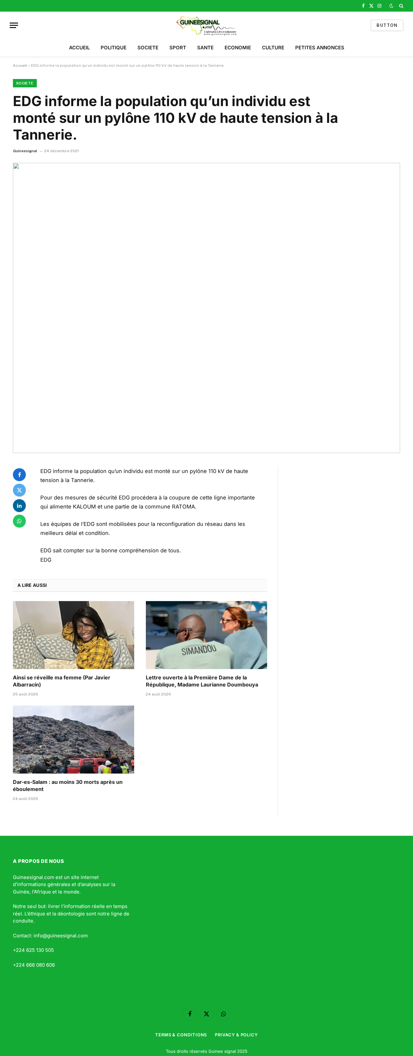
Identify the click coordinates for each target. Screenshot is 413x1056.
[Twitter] (19, 490)
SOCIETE (147, 47)
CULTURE (273, 47)
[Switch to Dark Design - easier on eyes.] (391, 6)
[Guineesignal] (206, 25)
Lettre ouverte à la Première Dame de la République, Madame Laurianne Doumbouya (202, 681)
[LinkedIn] (19, 505)
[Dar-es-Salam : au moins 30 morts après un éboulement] (73, 740)
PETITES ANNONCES (319, 47)
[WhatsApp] (19, 521)
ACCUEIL (79, 47)
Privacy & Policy (236, 1034)
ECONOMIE (238, 47)
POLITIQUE (113, 47)
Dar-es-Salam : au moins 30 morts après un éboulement (68, 785)
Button (387, 25)
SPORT (177, 47)
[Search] (400, 6)
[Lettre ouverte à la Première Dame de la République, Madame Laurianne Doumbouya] (206, 635)
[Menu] (14, 25)
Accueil (20, 65)
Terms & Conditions (181, 1034)
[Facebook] (19, 474)
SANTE (205, 47)
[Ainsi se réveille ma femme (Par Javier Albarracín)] (73, 635)
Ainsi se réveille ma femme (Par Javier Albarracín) (61, 681)
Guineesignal (25, 151)
